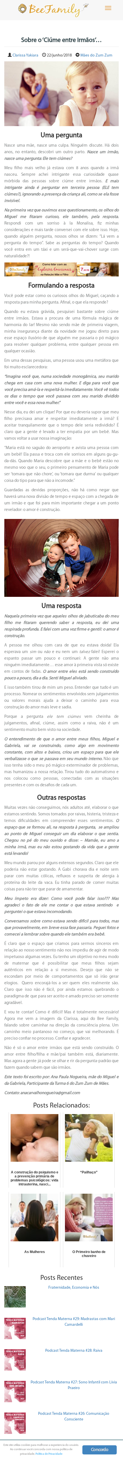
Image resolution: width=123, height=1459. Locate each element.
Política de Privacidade (48, 1454)
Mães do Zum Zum (96, 55)
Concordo (99, 1450)
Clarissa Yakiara (25, 55)
